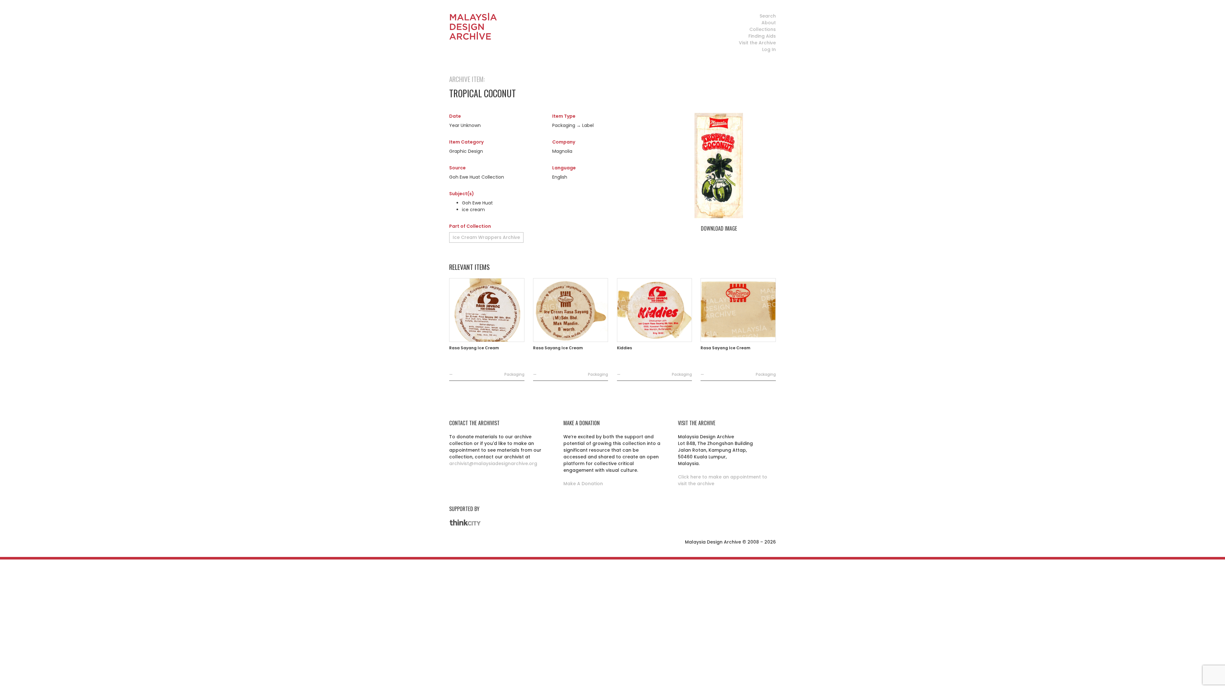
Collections (762, 29)
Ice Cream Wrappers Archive (486, 237)
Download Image (719, 228)
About (768, 22)
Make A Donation (583, 483)
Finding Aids (762, 36)
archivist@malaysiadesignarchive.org (493, 463)
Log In (769, 49)
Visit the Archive (757, 43)
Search (768, 16)
